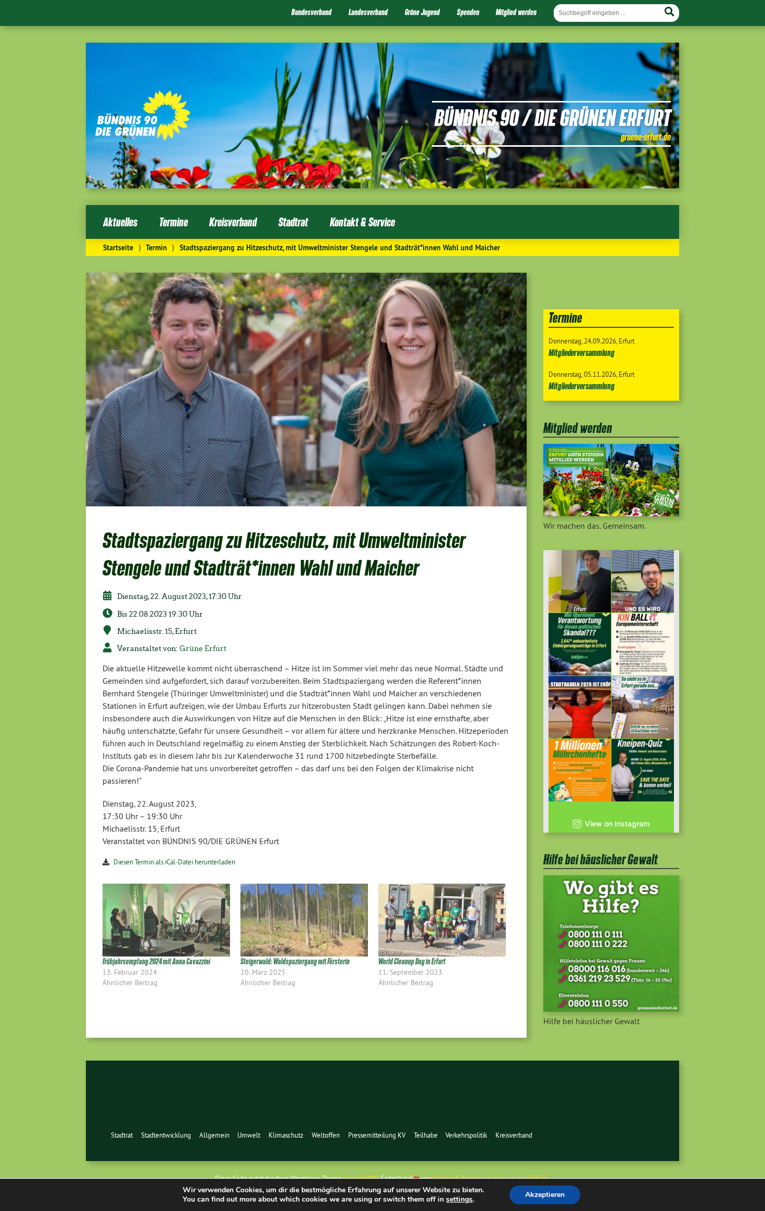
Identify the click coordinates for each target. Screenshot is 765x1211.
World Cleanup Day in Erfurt (411, 961)
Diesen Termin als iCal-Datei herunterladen (174, 862)
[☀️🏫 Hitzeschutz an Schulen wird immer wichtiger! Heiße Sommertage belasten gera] (642, 581)
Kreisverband (233, 221)
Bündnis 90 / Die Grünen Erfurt (553, 117)
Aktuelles (120, 221)
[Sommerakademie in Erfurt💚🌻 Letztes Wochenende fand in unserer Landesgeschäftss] (580, 581)
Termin (156, 247)
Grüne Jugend (422, 12)
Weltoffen (326, 1135)
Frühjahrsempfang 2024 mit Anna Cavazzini (156, 961)
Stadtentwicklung (166, 1135)
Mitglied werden (516, 12)
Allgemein (214, 1135)
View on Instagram (617, 823)
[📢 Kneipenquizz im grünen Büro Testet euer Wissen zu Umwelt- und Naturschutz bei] (642, 770)
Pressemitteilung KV (376, 1135)
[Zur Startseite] (142, 139)
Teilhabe (426, 1135)
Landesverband (368, 12)
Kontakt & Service (362, 221)
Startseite (118, 247)
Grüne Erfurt (203, 648)
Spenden (468, 12)
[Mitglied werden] (611, 513)
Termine (173, 221)
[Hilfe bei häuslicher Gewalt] (611, 1008)
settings (459, 1199)
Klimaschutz (286, 1135)
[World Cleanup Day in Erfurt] (442, 920)
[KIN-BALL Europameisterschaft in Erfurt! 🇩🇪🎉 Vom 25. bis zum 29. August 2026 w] (642, 644)
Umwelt (248, 1135)
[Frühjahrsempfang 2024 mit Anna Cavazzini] (166, 920)
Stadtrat (293, 221)
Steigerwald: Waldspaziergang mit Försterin (295, 961)
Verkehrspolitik (466, 1135)
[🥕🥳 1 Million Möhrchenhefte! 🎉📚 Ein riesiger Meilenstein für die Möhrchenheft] (580, 770)
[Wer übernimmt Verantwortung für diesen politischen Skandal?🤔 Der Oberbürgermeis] (580, 644)
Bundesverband (311, 12)
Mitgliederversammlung (582, 353)
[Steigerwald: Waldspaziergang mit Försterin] (304, 920)
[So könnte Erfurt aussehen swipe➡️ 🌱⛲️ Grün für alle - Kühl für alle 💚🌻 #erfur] (642, 707)
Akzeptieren (545, 1195)
